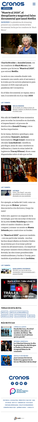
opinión (6, 407)
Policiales (29, 402)
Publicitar (12, 407)
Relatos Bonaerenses (26, 405)
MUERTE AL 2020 (7, 316)
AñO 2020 (31, 316)
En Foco (14, 402)
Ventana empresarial (12, 405)
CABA (33, 400)
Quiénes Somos (21, 407)
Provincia (6, 400)
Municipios (22, 400)
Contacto (30, 407)
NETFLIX (4, 312)
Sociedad (8, 402)
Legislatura (14, 400)
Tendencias (21, 402)
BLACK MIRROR (20, 316)
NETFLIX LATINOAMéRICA (18, 312)
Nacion (28, 400)
